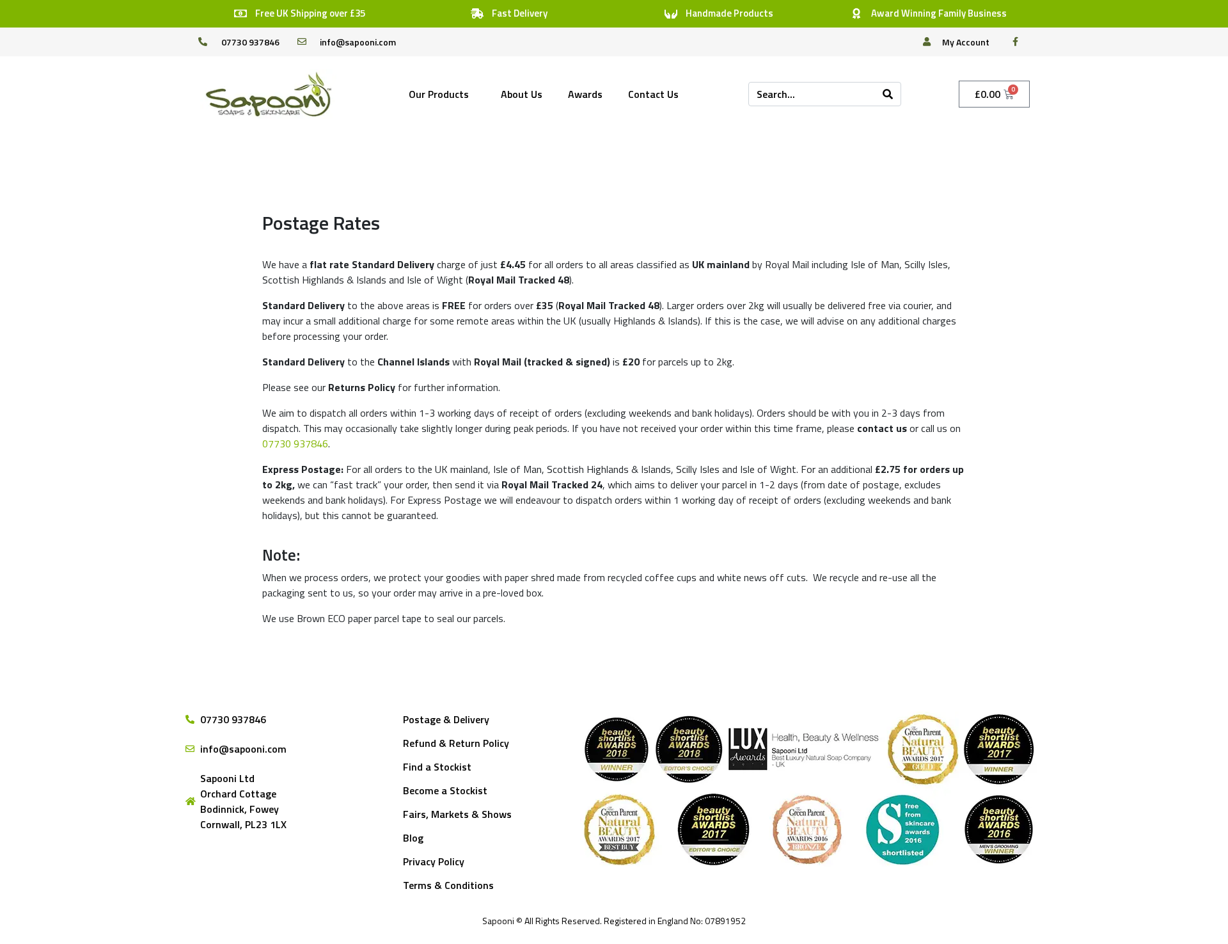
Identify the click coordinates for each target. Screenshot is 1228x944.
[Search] (888, 94)
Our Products (439, 94)
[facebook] (1018, 41)
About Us (521, 94)
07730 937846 (295, 443)
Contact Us (653, 94)
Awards (585, 94)
